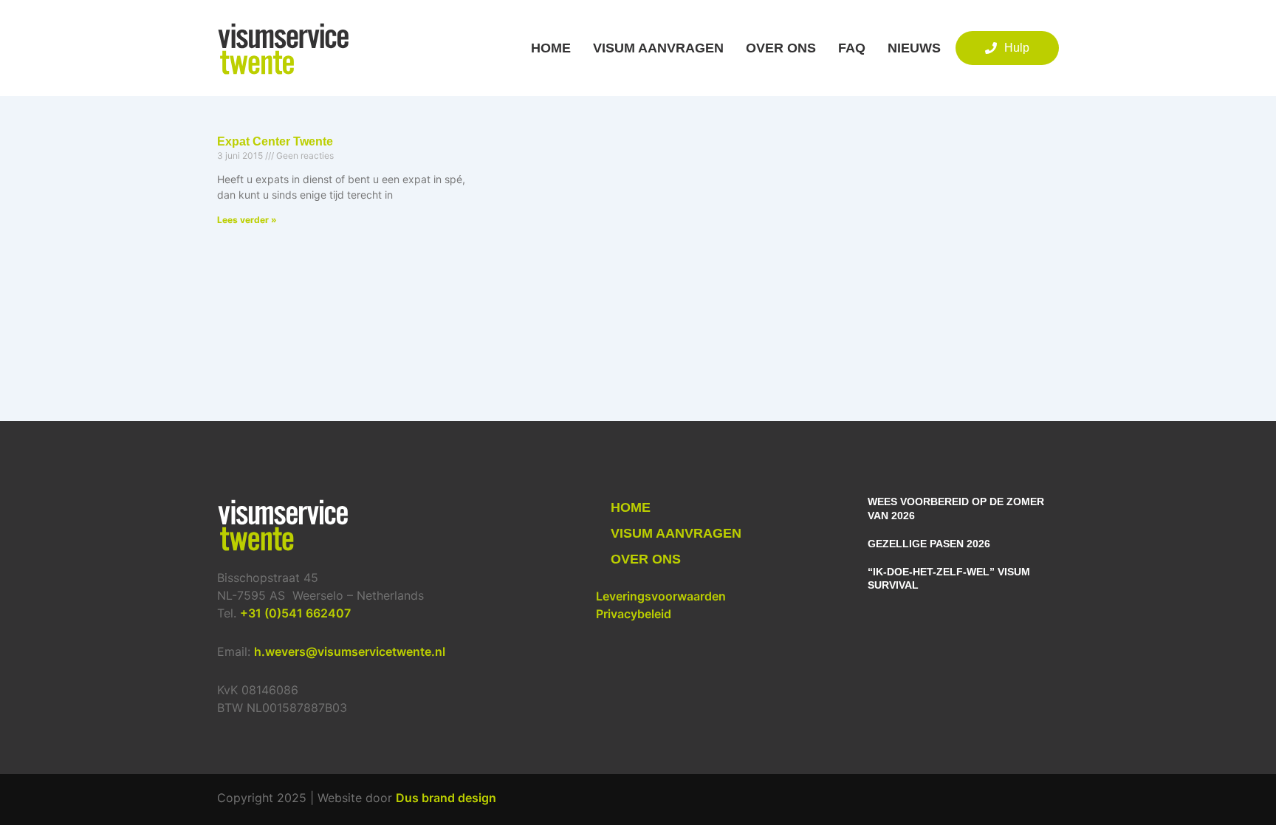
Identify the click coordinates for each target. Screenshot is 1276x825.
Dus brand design (446, 797)
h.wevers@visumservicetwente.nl (349, 651)
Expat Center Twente (275, 141)
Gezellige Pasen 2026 (929, 544)
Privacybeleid (633, 613)
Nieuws (914, 48)
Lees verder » (247, 219)
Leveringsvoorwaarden (661, 596)
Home (551, 48)
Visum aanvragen (658, 48)
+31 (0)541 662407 (295, 613)
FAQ (851, 48)
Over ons (781, 48)
